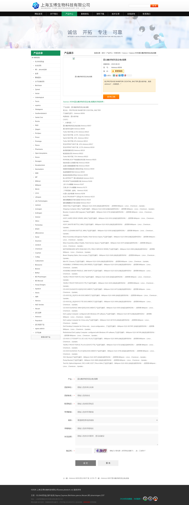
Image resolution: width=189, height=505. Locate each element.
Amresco (38, 317)
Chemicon (38, 249)
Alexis (37, 293)
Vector (37, 93)
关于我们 (54, 14)
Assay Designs (40, 285)
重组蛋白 (38, 77)
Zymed (37, 89)
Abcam (37, 309)
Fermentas (39, 225)
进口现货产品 (39, 325)
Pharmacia (39, 149)
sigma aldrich (39, 329)
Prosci (37, 137)
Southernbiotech (41, 113)
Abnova (37, 301)
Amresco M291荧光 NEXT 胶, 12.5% (81, 478)
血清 (36, 73)
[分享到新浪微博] (116, 75)
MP (36, 177)
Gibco (37, 221)
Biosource (38, 265)
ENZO (37, 229)
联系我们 (146, 14)
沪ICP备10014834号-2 (67, 502)
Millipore (38, 185)
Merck (37, 189)
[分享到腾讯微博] (119, 75)
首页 (103, 53)
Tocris (37, 101)
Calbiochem (39, 261)
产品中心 (69, 14)
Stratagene (39, 109)
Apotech (38, 289)
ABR (36, 297)
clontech (38, 245)
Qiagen (37, 129)
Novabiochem (40, 165)
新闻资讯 (85, 14)
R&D (36, 125)
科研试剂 (37, 57)
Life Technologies (41, 201)
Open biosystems (41, 153)
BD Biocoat (39, 281)
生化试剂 (38, 65)
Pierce (37, 145)
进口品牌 (38, 313)
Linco (37, 193)
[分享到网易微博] (125, 75)
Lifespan (38, 197)
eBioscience (39, 233)
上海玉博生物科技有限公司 (60, 6)
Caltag (37, 257)
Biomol (37, 269)
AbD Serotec (39, 305)
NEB (36, 173)
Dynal (37, 237)
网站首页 (38, 14)
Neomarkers (39, 169)
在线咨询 (131, 14)
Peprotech (38, 321)
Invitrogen (38, 213)
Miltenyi (37, 181)
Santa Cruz (39, 117)
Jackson (38, 205)
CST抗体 (38, 332)
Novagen (38, 161)
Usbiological (39, 97)
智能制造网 (49, 502)
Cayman (38, 253)
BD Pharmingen (40, 277)
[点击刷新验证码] (100, 451)
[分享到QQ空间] (113, 75)
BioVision (38, 85)
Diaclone (38, 241)
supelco (38, 105)
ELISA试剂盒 (39, 61)
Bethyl (37, 273)
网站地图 (34, 502)
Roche (37, 121)
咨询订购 (111, 97)
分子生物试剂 (39, 81)
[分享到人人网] (122, 75)
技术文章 (116, 14)
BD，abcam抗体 (41, 69)
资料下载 (100, 14)
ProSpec (38, 133)
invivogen (38, 209)
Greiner (37, 217)
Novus (37, 157)
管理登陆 (93, 502)
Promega (38, 141)
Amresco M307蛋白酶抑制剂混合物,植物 (115, 478)
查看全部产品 (45, 337)
